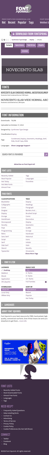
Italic (27, 245)
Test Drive (31, 45)
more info (23, 321)
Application (5, 279)
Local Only (5, 292)
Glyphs (41, 45)
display (32, 40)
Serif (3, 242)
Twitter (6, 439)
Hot (4, 22)
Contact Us (8, 416)
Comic (3, 208)
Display (14, 134)
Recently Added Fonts (12, 390)
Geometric (31, 139)
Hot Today (5, 181)
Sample (9, 45)
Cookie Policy (9, 426)
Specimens (19, 45)
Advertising (8, 418)
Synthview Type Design (19, 40)
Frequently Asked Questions (14, 410)
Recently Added (7, 176)
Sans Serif (5, 237)
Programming (6, 231)
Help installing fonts (11, 413)
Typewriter (5, 251)
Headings (38, 139)
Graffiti (28, 228)
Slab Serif (4, 245)
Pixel (3, 228)
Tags (31, 22)
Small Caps (19, 141)
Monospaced (6, 222)
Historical (29, 237)
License (25, 51)
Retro (3, 234)
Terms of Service (10, 421)
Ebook (3, 276)
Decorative (30, 219)
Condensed (15, 139)
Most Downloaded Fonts (13, 393)
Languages (30, 179)
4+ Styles (29, 273)
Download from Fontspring (29, 34)
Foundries (29, 181)
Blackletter (5, 202)
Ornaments (30, 251)
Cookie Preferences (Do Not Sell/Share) (18, 429)
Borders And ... (31, 210)
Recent (11, 22)
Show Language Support (20, 145)
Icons (28, 239)
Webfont (4, 273)
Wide (26, 141)
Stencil (3, 248)
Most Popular (6, 179)
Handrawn (30, 234)
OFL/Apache (5, 282)
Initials (28, 242)
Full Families (30, 282)
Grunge (4, 216)
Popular (22, 22)
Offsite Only (5, 295)
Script (3, 239)
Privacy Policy (9, 424)
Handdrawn (5, 219)
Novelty (4, 225)
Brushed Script (31, 213)
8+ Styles (29, 276)
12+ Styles (29, 279)
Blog (5, 444)
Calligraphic (5, 205)
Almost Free (5, 187)
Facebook (7, 441)
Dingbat (4, 210)
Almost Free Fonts (10, 395)
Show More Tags (31, 253)
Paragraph (30, 208)
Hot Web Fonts (6, 184)
